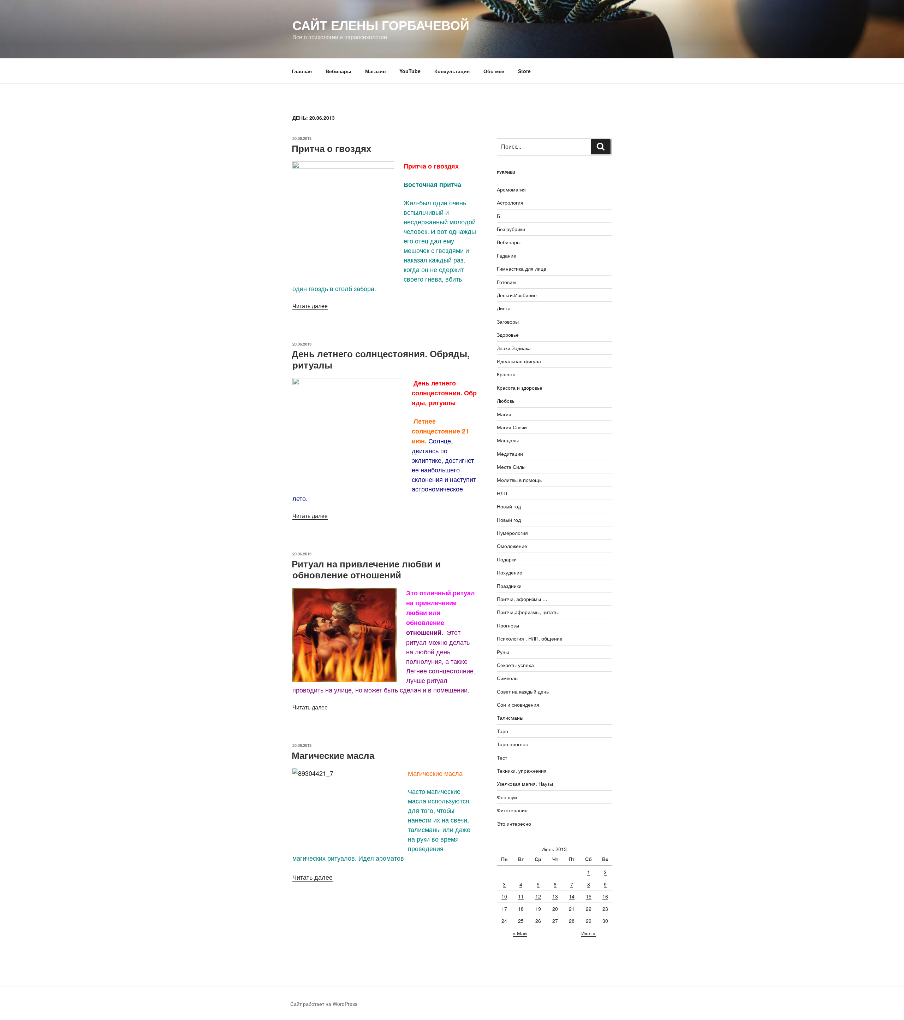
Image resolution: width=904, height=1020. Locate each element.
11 (521, 896)
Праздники (509, 585)
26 (538, 920)
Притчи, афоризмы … (522, 598)
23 (605, 908)
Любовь (506, 400)
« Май (520, 933)
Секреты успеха (515, 664)
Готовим (506, 281)
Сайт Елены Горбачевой (380, 25)
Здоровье (508, 334)
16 (605, 896)
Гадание (506, 255)
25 (521, 920)
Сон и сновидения (518, 704)
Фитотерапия (512, 810)
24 (504, 920)
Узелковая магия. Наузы (525, 783)
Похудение (509, 572)
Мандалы (508, 440)
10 (504, 896)
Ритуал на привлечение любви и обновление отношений (366, 569)
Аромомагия (511, 189)
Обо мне (493, 71)
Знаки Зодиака (514, 348)
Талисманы (510, 717)
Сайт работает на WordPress (323, 1003)
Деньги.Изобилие (517, 295)
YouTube (410, 71)
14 (572, 896)
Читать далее (310, 306)
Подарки (507, 559)
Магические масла (333, 755)
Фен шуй (507, 797)
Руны (503, 651)
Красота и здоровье (519, 387)
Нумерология (512, 532)
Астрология (510, 202)
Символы (507, 678)
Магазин (375, 71)
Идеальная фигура (519, 361)
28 (572, 920)
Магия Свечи (512, 427)
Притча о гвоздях (331, 148)
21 (572, 908)
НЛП (502, 493)
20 (555, 908)
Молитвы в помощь (519, 479)
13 (555, 896)
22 (588, 908)
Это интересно (514, 823)
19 (538, 908)
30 (605, 920)
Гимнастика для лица (521, 268)
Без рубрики (511, 228)
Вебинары (338, 71)
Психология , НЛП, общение (530, 638)
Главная (302, 71)
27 (555, 920)
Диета (504, 308)
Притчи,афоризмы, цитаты (528, 611)
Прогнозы (508, 625)
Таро (502, 731)
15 (588, 896)
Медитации (510, 453)
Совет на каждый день (523, 691)
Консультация (452, 71)
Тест (502, 757)
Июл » (588, 933)
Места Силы (511, 466)
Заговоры (508, 321)
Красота (506, 374)
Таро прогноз (512, 744)
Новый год (509, 506)
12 (538, 896)
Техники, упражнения (522, 770)
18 (521, 908)
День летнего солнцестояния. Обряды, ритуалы (381, 359)
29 (588, 920)
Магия (504, 414)
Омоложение (512, 545)
